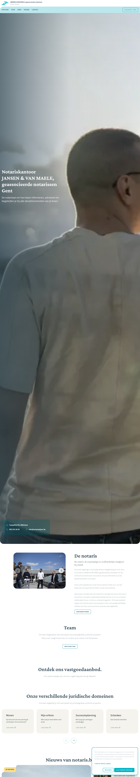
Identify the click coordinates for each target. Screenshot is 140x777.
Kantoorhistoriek (82, 612)
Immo (19, 10)
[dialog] (115, 761)
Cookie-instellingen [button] (103, 763)
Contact (35, 10)
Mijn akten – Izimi (130, 10)
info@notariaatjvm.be (37, 529)
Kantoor (5, 10)
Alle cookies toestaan (124, 770)
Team (13, 10)
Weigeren (108, 770)
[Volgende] (61, 570)
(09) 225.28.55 (14, 529)
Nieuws (26, 10)
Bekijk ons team (70, 646)
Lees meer (10, 727)
